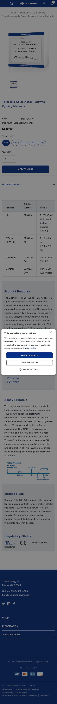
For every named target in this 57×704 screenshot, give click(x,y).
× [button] (51, 332)
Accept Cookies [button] (29, 355)
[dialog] (28, 352)
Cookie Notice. (29, 348)
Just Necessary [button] (29, 363)
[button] (28, 370)
